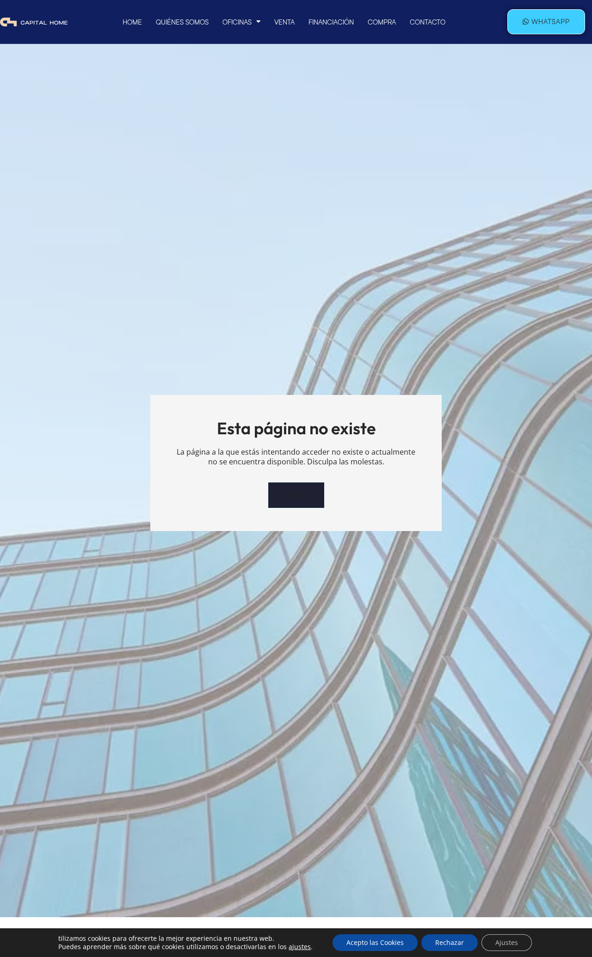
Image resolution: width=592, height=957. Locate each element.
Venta (284, 22)
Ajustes (506, 942)
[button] (296, 495)
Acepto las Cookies (375, 942)
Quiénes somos (182, 22)
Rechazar (449, 942)
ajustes (300, 947)
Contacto (427, 22)
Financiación (331, 22)
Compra (382, 22)
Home (132, 22)
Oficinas (237, 22)
